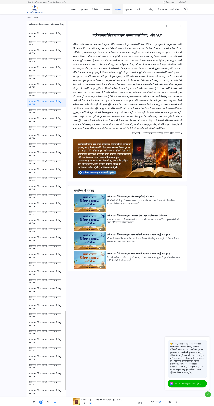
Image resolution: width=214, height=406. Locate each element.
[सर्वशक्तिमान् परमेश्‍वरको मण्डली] (35, 9)
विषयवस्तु (77, 26)
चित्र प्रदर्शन (162, 9)
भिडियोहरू (95, 9)
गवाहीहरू (139, 9)
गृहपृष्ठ (73, 9)
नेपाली (184, 2)
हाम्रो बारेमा (174, 9)
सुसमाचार (128, 9)
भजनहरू (107, 9)
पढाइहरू (118, 9)
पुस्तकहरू (84, 9)
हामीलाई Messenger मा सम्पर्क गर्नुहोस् (187, 384)
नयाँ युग (150, 9)
